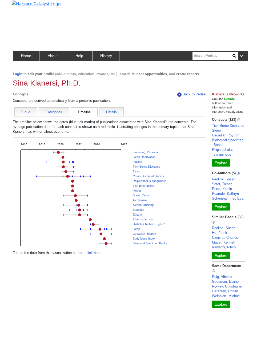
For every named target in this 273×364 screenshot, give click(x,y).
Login (17, 74)
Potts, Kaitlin (222, 189)
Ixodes (137, 190)
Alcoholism (140, 200)
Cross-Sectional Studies (148, 176)
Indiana (137, 161)
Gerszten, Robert (225, 291)
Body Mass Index (144, 238)
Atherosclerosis (143, 219)
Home (26, 56)
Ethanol (137, 214)
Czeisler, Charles (225, 238)
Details (111, 112)
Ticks (136, 171)
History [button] (106, 56)
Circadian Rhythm (144, 233)
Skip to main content (22, 6)
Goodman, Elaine (225, 282)
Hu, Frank (219, 233)
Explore (221, 163)
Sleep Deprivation (144, 157)
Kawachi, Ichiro (224, 247)
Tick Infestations (143, 185)
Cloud (25, 112)
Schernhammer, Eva (227, 198)
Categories (54, 112)
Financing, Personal (145, 152)
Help (79, 56)
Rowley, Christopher (227, 286)
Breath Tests (141, 195)
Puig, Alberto (222, 277)
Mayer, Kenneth (224, 242)
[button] (241, 56)
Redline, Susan (223, 179)
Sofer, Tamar (222, 184)
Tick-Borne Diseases (146, 166)
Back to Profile (194, 94)
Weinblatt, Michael (226, 296)
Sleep (136, 228)
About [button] (53, 56)
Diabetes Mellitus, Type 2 (149, 224)
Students (138, 209)
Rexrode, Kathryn (225, 194)
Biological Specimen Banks (150, 243)
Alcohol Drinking (143, 205)
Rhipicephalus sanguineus (150, 181)
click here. (94, 253)
